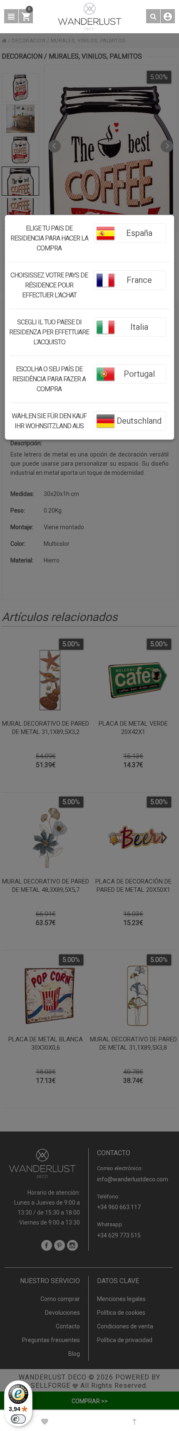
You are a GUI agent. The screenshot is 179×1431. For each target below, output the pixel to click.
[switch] (18, 1419)
